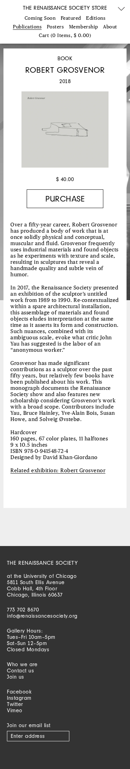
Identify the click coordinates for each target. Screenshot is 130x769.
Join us (15, 676)
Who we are (22, 664)
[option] (65, 133)
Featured (71, 18)
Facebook (19, 691)
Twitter (15, 704)
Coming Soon (40, 18)
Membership (83, 27)
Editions (95, 18)
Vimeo (15, 710)
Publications (27, 27)
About (110, 27)
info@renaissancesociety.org (42, 615)
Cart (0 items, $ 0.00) (65, 35)
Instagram (19, 698)
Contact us (20, 670)
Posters (55, 27)
